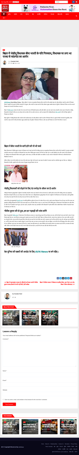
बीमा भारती (58, 112)
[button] (76, 16)
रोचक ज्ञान (75, 449)
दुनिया (9, 14)
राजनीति (39, 14)
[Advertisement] (39, 36)
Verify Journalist (49, 446)
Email (5, 380)
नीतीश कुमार (10, 110)
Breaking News (54, 443)
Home (42, 443)
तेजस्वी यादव (20, 200)
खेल (33, 14)
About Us (47, 443)
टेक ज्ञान (52, 14)
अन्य (4, 18)
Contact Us (61, 443)
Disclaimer (67, 443)
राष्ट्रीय (15, 14)
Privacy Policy (74, 443)
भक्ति (76, 446)
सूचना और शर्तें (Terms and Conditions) (60, 451)
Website (5, 390)
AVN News (7, 102)
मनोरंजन (45, 14)
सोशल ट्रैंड (60, 14)
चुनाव (57, 446)
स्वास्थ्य (67, 14)
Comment (6, 339)
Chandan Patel (14, 61)
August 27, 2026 (67, 429)
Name (5, 371)
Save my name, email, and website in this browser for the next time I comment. (26, 399)
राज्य (21, 14)
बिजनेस (27, 14)
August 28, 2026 (10, 429)
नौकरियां (68, 446)
